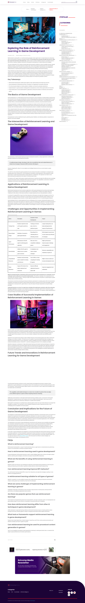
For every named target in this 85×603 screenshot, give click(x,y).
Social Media (64, 117)
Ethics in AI (63, 47)
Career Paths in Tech (65, 106)
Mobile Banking (64, 74)
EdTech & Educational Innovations (66, 55)
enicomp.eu (32, 600)
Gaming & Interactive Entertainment (67, 76)
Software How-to (65, 119)
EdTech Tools (64, 56)
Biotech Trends (64, 83)
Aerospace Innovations (66, 96)
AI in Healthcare (64, 82)
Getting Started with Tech (67, 112)
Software (63, 118)
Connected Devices (65, 89)
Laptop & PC (63, 114)
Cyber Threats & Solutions (67, 46)
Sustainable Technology (64, 99)
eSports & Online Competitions (68, 78)
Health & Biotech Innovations (65, 80)
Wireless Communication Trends (68, 37)
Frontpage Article (63, 75)
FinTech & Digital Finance (64, 71)
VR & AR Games (64, 43)
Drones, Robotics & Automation (66, 50)
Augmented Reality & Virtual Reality (67, 39)
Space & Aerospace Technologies (66, 94)
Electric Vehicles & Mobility (67, 101)
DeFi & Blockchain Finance (67, 73)
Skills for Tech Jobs (65, 108)
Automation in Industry (66, 51)
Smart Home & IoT (63, 88)
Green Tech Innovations (66, 103)
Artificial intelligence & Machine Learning (23, 55)
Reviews (61, 87)
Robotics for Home (65, 92)
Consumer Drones (65, 52)
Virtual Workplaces (65, 42)
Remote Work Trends (65, 107)
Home (27, 9)
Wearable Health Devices (66, 84)
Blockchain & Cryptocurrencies (68, 64)
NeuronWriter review (24, 435)
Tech (62, 70)
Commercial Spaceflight (66, 97)
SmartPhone (64, 93)
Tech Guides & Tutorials (64, 110)
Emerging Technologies (64, 60)
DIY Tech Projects (65, 111)
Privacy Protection (65, 48)
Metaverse (63, 41)
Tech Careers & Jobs (63, 105)
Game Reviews (64, 79)
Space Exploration (65, 98)
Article (61, 38)
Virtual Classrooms (65, 59)
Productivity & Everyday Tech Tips (68, 115)
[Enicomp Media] (12, 2)
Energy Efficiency (65, 102)
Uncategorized (62, 121)
